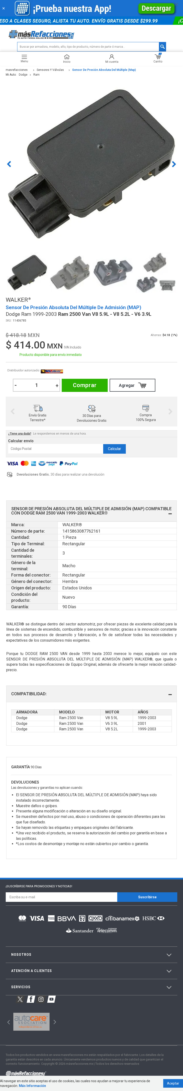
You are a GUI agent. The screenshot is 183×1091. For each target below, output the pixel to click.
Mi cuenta (111, 61)
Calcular (114, 449)
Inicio (66, 61)
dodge (23, 74)
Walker (52, 370)
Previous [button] (9, 164)
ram (36, 74)
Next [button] (174, 164)
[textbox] (91, 47)
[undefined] (91, 164)
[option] (91, 164)
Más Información (32, 1086)
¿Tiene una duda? (19, 433)
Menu (24, 61)
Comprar (85, 385)
